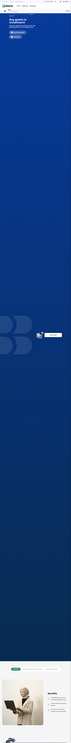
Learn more (53, 335)
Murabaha (33, 6)
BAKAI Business (19, 1)
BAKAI (11, 1)
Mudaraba (25, 6)
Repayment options (52, 669)
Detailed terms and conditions (32, 669)
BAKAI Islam (5, 1)
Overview (16, 669)
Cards (18, 6)
